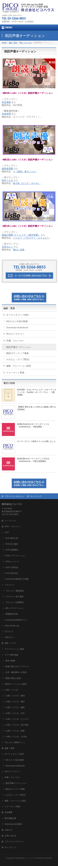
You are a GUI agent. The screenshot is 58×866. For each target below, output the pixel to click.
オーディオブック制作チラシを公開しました (36, 441)
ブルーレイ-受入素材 (14, 596)
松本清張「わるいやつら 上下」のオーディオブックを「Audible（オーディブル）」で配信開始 (36, 392)
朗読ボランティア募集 (17, 353)
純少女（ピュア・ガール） (26, 183)
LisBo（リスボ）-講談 (15, 707)
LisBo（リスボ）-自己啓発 (17, 725)
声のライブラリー (15, 334)
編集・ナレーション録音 (18, 366)
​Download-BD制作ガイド (16, 620)
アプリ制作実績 (11, 655)
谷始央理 (6, 113)
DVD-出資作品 (11, 567)
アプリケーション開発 (14, 649)
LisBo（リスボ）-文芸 (15, 713)
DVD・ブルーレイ (12, 526)
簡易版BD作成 (11, 614)
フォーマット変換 (15, 372)
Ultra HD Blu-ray (12, 626)
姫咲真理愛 (7, 168)
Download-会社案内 (13, 824)
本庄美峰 (6, 102)
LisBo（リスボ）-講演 (15, 696)
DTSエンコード (12, 561)
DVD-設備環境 (11, 550)
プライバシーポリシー (14, 496)
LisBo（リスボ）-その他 (16, 736)
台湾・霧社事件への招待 (16, 672)
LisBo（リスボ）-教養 (15, 731)
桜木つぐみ (7, 180)
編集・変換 (9, 308)
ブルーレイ (9, 585)
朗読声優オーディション (18, 347)
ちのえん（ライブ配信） (18, 359)
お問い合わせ (10, 836)
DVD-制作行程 (11, 538)
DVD (7, 532)
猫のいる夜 (18, 249)
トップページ (10, 521)
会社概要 (8, 812)
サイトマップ (36, 496)
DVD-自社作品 (11, 573)
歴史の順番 (10, 661)
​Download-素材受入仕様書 (17, 579)
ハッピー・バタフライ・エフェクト (31, 238)
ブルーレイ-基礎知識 (14, 591)
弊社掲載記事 (10, 818)
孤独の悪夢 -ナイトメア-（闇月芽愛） (21, 235)
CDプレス (9, 631)
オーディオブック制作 (17, 315)
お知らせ (8, 830)
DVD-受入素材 (11, 544)
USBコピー (10, 637)
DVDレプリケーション (15, 556)
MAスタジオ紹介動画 (17, 321)
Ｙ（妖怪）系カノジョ (24, 171)
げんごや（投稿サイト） (15, 742)
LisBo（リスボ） (12, 690)
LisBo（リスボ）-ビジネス (17, 719)
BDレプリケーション (14, 608)
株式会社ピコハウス (25, 858)
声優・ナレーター (15, 340)
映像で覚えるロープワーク (17, 666)
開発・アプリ (10, 643)
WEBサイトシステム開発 (15, 684)
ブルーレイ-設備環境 (14, 602)
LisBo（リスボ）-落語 (15, 702)
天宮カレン (7, 246)
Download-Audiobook (17, 327)
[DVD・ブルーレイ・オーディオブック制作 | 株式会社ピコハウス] (28, 9)
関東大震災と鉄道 (13, 678)
